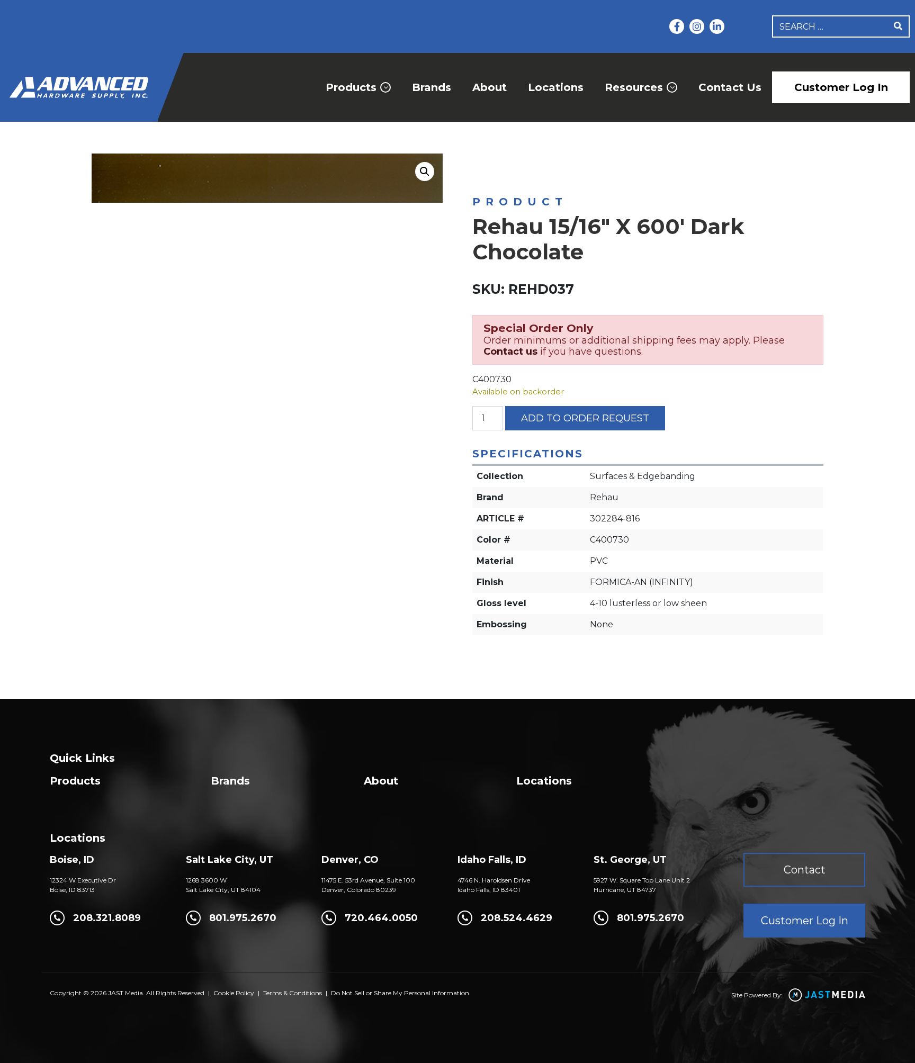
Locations (556, 87)
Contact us (510, 351)
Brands (431, 87)
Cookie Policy (233, 993)
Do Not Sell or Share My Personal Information (400, 993)
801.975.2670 (242, 918)
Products (351, 87)
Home (483, 175)
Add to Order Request (585, 418)
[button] (424, 171)
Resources (634, 87)
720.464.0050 (381, 918)
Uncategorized (533, 175)
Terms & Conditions (292, 993)
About (489, 87)
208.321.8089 (107, 918)
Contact (805, 869)
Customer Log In (841, 87)
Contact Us (729, 87)
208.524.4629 (516, 918)
